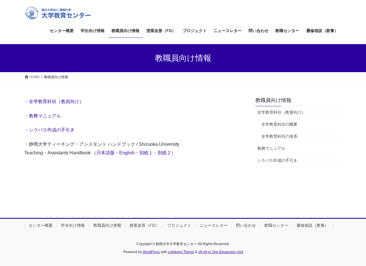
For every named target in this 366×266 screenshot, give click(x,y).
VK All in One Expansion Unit (220, 252)
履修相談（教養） (313, 225)
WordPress (151, 252)
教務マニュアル (45, 115)
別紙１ (146, 152)
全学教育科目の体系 (279, 136)
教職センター (276, 225)
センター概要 (41, 225)
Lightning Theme (181, 252)
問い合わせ (246, 225)
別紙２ (164, 152)
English (127, 152)
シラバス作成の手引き (52, 129)
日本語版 (105, 152)
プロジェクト (179, 225)
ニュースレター (214, 225)
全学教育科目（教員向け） (56, 101)
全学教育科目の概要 (279, 124)
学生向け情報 (73, 225)
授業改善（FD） (144, 225)
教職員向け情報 (273, 100)
